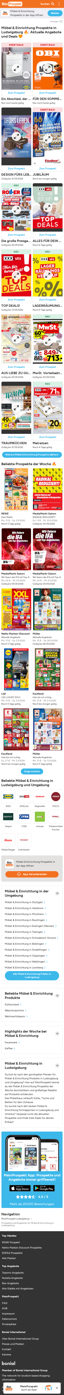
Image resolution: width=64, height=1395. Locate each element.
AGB (4, 1308)
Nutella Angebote (12, 1278)
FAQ (4, 1303)
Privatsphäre (9, 1324)
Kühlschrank (12, 1004)
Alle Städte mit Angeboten (17, 1288)
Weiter (55, 13)
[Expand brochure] (16, 68)
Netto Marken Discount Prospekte (22, 1247)
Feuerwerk (11, 1042)
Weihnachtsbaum (15, 1016)
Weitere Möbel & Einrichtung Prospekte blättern (31, 454)
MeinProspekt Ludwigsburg (15, 1219)
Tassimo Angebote (13, 1272)
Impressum (8, 1313)
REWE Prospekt (11, 1242)
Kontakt (6, 1349)
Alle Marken (9, 1258)
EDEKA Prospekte (12, 1252)
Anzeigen (54, 21)
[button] (59, 4)
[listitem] (16, 497)
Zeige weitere (32, 771)
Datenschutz (9, 1318)
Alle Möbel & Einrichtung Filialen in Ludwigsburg (32, 976)
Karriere (6, 1354)
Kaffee (9, 1048)
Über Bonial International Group (20, 1338)
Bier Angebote (10, 1283)
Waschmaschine (14, 1010)
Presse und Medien (13, 1344)
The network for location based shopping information (26, 1377)
